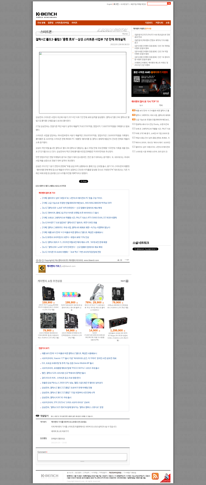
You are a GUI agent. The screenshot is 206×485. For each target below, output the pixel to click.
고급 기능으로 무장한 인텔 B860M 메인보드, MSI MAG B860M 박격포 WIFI (151, 120)
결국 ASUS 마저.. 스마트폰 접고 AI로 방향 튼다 (61, 378)
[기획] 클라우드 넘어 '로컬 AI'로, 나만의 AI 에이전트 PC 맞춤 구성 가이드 (71, 198)
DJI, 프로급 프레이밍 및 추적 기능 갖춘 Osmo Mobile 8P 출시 (67, 363)
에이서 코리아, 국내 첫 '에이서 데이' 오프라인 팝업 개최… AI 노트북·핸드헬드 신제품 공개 (151, 143)
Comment (42, 452)
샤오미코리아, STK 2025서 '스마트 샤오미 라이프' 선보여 (65, 402)
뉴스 (141, 105)
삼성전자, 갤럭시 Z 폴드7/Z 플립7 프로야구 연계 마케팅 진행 (66, 388)
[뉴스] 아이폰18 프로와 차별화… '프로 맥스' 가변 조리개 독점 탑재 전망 (71, 252)
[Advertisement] (120, 13)
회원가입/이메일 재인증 (138, 4)
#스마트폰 (63, 186)
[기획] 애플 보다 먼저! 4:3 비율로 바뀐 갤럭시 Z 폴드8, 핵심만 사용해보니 (72, 232)
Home (124, 34)
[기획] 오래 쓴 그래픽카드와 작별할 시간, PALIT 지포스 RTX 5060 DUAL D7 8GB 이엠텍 (79, 218)
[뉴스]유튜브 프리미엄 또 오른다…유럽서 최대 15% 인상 (65, 237)
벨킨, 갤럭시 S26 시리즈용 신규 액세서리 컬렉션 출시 (63, 373)
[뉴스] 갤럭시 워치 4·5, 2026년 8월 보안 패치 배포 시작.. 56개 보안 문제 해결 (74, 242)
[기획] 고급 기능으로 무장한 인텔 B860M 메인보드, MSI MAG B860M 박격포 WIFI (76, 203)
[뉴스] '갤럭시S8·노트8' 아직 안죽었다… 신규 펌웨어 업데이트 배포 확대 (71, 247)
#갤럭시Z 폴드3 (44, 186)
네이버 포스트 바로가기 (60, 431)
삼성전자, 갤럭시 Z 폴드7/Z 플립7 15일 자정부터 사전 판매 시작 (68, 392)
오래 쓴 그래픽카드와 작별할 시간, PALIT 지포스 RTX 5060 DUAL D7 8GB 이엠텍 (151, 129)
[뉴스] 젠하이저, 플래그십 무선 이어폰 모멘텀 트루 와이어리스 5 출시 (70, 213)
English (109, 4)
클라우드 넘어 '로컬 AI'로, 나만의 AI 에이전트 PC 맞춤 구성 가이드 (151, 148)
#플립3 (52, 186)
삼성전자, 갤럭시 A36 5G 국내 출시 (56, 397)
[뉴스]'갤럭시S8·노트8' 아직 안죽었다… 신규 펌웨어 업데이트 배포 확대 (71, 208)
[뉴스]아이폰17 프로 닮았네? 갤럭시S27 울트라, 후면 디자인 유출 (69, 222)
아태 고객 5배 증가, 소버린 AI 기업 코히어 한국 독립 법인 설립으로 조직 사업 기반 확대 (150, 134)
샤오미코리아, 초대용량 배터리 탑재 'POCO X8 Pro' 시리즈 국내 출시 (70, 368)
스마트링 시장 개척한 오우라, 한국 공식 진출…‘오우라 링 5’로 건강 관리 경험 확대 (149, 152)
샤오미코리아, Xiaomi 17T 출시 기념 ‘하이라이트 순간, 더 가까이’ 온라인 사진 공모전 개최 (78, 358)
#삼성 (57, 186)
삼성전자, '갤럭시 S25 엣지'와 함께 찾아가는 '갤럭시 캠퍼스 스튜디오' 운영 (72, 407)
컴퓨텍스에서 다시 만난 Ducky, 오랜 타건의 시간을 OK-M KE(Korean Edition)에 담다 (150, 125)
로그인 (116, 4)
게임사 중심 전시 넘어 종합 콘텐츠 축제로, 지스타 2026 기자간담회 (151, 138)
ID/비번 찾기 (125, 4)
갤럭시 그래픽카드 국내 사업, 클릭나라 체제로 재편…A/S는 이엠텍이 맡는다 (151, 116)
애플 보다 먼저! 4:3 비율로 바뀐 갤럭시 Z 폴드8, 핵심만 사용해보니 (69, 353)
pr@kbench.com (68, 266)
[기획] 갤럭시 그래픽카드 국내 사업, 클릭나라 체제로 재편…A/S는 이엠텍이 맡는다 (75, 227)
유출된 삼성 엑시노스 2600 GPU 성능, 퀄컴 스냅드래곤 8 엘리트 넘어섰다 (72, 383)
